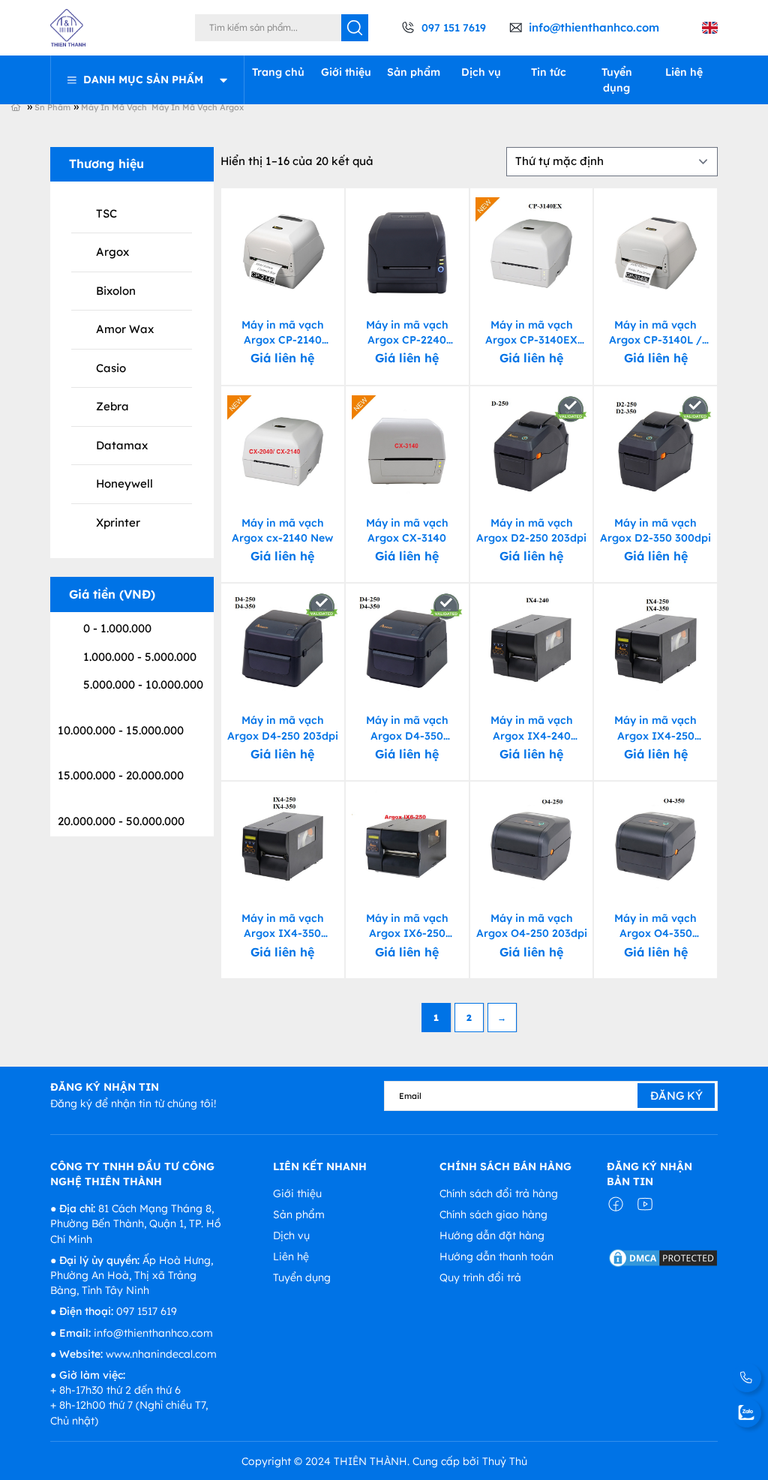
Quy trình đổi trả (480, 1277)
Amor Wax (125, 329)
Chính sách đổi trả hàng (499, 1193)
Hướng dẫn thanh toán (497, 1256)
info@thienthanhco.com (594, 27)
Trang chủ (278, 72)
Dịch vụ (481, 72)
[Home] (24, 106)
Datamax (122, 445)
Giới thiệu (346, 72)
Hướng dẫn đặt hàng (492, 1235)
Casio (111, 368)
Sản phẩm (413, 72)
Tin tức (548, 72)
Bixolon (116, 291)
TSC (106, 213)
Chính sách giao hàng (494, 1214)
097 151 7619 (454, 28)
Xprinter (118, 522)
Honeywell (124, 483)
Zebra (112, 406)
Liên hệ (684, 72)
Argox (112, 252)
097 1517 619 (146, 1311)
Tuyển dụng (617, 79)
